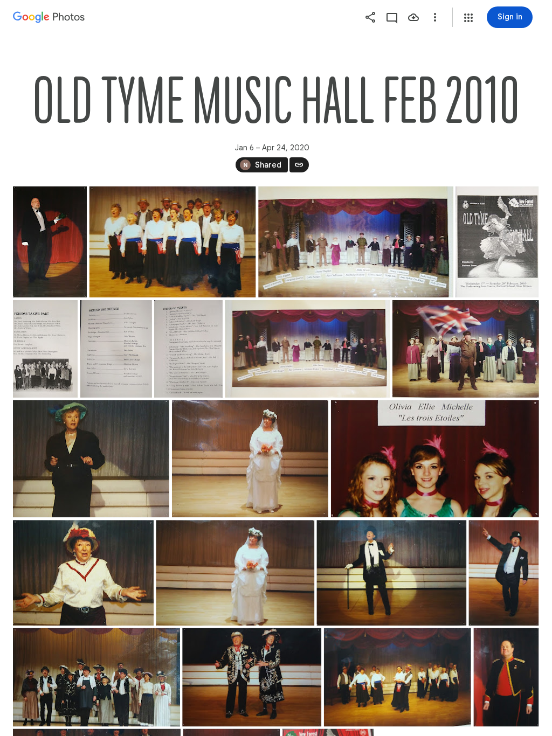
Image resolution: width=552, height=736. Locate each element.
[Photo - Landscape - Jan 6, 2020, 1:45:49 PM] (465, 349)
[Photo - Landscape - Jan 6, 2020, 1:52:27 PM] (83, 573)
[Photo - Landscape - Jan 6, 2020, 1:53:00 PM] (235, 573)
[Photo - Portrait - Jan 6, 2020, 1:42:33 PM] (116, 349)
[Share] (370, 17)
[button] (468, 18)
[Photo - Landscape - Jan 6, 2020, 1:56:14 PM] (251, 677)
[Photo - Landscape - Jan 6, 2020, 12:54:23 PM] (172, 241)
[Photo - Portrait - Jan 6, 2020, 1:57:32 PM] (506, 677)
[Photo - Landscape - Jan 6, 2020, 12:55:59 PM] (355, 241)
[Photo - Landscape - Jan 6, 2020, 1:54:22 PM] (391, 573)
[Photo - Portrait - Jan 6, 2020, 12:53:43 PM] (50, 241)
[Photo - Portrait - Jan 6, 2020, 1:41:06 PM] (497, 241)
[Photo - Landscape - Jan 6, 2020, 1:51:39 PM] (435, 458)
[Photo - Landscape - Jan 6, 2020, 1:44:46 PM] (307, 349)
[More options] (435, 17)
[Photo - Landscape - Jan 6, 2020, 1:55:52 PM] (96, 677)
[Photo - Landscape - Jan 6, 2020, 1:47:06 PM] (250, 458)
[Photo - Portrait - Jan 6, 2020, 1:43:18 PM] (188, 349)
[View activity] (392, 17)
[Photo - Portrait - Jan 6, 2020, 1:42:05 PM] (45, 349)
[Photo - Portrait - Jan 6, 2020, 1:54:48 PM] (503, 573)
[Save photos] (413, 17)
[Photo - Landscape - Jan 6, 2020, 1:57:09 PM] (397, 677)
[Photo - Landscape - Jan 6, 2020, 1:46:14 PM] (91, 458)
